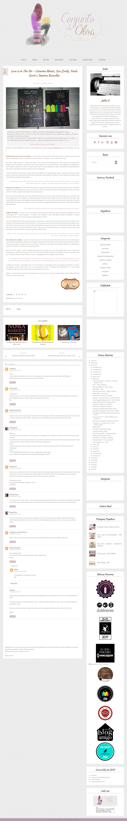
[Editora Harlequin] (105, 662)
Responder (12, 382)
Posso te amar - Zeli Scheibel (106, 554)
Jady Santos (13, 466)
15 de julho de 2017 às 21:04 (15, 534)
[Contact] (116, 142)
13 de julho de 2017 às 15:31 (15, 496)
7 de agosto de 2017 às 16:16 (15, 592)
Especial (105, 264)
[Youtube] (112, 142)
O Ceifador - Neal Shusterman (102, 429)
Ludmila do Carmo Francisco (18, 532)
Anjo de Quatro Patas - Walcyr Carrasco (104, 391)
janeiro (95, 456)
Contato (102, 60)
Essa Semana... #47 (103, 562)
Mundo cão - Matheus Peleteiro (102, 406)
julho (94, 379)
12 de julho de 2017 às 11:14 (15, 390)
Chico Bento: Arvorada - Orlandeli (103, 438)
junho (95, 444)
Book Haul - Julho (98, 389)
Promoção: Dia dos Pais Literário (102, 396)
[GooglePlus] (103, 142)
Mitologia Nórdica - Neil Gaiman (103, 387)
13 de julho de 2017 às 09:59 (15, 468)
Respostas (14, 566)
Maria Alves (13, 512)
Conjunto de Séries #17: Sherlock (102, 404)
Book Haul (105, 248)
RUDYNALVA (13, 428)
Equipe (46, 60)
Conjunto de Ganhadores (105, 256)
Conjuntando (105, 252)
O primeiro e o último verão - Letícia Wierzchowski (104, 424)
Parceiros (59, 60)
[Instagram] (107, 142)
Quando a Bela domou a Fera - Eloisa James (106, 411)
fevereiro (96, 453)
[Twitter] (95, 142)
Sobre (34, 60)
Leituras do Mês (105, 268)
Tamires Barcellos (14, 548)
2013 (92, 465)
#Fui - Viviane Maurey (100, 385)
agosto (95, 376)
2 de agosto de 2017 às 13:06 (15, 549)
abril (94, 449)
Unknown (12, 369)
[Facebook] (98, 142)
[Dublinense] (105, 612)
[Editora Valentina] (105, 741)
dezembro (96, 367)
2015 (92, 460)
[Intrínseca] (105, 598)
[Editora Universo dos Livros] (105, 703)
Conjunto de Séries (105, 260)
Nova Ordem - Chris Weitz (100, 393)
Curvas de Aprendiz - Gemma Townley (104, 433)
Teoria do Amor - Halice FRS (68, 342)
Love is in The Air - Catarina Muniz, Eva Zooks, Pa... (105, 418)
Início (23, 60)
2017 (92, 365)
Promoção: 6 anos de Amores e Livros (108, 527)
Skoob (66, 140)
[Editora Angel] (105, 760)
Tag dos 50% (96, 427)
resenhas (50, 83)
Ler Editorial (44, 83)
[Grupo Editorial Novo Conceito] (99, 664)
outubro (95, 372)
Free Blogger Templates (72, 820)
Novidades (105, 271)
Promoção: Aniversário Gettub (102, 436)
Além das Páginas (105, 245)
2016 (92, 458)
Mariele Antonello (15, 410)
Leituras (73, 60)
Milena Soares (14, 495)
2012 (92, 467)
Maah (16, 569)
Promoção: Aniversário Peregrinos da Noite (106, 421)
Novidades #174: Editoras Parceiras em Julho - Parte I (106, 414)
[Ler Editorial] (105, 683)
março (95, 451)
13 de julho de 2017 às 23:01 (15, 514)
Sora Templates (59, 820)
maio (94, 447)
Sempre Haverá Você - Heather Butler (104, 402)
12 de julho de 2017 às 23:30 (15, 429)
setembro (96, 374)
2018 (92, 363)
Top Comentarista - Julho (100, 442)
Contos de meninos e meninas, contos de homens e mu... (105, 382)
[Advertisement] (105, 334)
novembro (96, 370)
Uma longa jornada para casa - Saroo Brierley (106, 400)
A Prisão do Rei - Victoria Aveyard (103, 440)
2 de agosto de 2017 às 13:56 (20, 571)
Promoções (88, 60)
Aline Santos (13, 388)
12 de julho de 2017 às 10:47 (15, 370)
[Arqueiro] (105, 643)
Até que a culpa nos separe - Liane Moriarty (106, 398)
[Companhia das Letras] (105, 722)
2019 (92, 361)
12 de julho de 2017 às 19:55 (15, 412)
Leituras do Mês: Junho (100, 431)
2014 (92, 462)
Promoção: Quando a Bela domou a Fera (105, 409)
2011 (92, 469)
